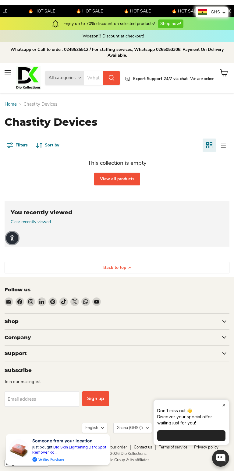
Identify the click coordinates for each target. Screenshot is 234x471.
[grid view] (209, 145)
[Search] (111, 78)
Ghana (130, 428)
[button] (12, 238)
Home (11, 104)
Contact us (143, 447)
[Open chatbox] (220, 458)
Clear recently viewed (31, 222)
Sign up (95, 398)
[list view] (222, 145)
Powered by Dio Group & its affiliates (117, 460)
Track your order (112, 447)
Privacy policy (206, 447)
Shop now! (170, 23)
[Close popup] (223, 405)
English (91, 428)
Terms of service (173, 447)
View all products (117, 179)
